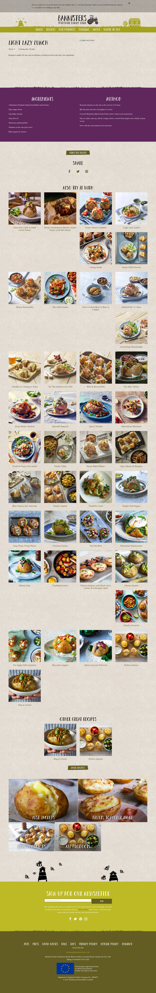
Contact (127, 944)
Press (36, 944)
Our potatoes (67, 29)
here (76, 5)
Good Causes (50, 944)
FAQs (64, 944)
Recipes (50, 29)
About (96, 29)
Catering (84, 29)
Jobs (26, 944)
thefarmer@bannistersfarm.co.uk (78, 952)
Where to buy (112, 29)
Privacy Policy (83, 909)
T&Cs (73, 944)
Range (39, 29)
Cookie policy (110, 944)
